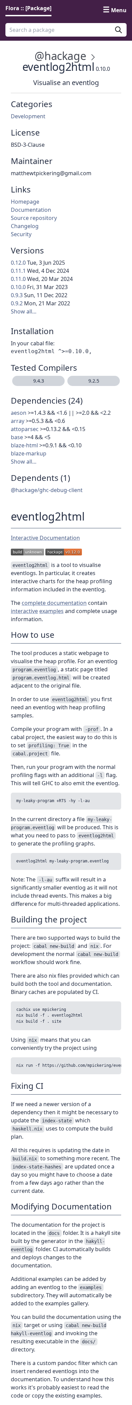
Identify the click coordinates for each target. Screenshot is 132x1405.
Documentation (31, 209)
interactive (24, 611)
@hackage (60, 55)
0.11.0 (18, 279)
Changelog (25, 226)
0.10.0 (18, 287)
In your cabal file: (32, 343)
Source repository (34, 218)
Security (21, 234)
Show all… (24, 311)
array (17, 421)
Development (28, 116)
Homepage (25, 201)
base (17, 437)
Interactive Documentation (45, 538)
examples (51, 611)
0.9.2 (17, 303)
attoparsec (25, 429)
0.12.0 (18, 262)
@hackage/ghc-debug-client (47, 490)
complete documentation (54, 603)
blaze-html (24, 445)
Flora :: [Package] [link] (28, 8)
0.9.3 (17, 295)
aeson (18, 412)
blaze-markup (28, 453)
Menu (119, 10)
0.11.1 (18, 270)
